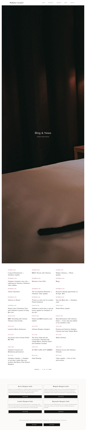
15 (42, 369)
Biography (50, 2)
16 (44, 369)
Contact (72, 2)
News (65, 2)
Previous (37, 369)
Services (59, 2)
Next (50, 369)
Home (43, 2)
